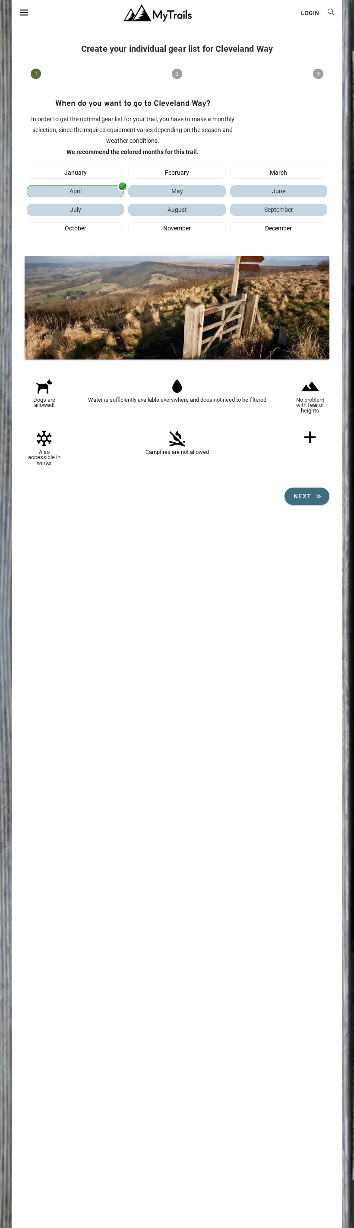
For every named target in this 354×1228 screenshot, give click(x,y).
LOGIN (310, 13)
